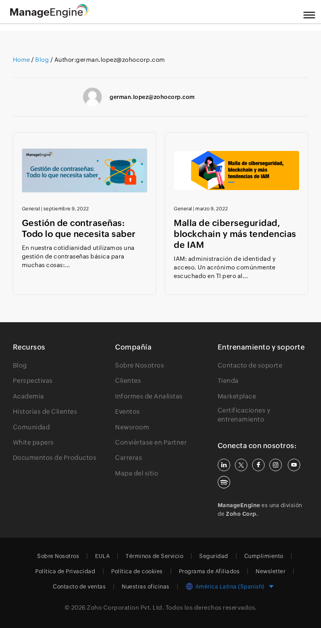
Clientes (128, 380)
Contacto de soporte (250, 365)
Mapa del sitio (136, 473)
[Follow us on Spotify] (224, 482)
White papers (33, 442)
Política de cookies (137, 571)
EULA (102, 556)
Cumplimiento (263, 556)
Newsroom (132, 427)
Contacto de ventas (79, 586)
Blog (42, 59)
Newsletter (270, 571)
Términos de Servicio (154, 556)
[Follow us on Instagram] (275, 465)
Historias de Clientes (45, 411)
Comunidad (31, 427)
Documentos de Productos (55, 457)
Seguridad (213, 556)
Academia (28, 396)
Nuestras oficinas (146, 586)
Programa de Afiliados (209, 571)
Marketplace (237, 396)
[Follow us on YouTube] (294, 465)
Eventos (127, 411)
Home (22, 59)
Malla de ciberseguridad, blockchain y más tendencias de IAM (235, 234)
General (31, 209)
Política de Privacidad (65, 571)
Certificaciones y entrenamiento (244, 415)
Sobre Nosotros (139, 365)
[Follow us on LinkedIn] (224, 465)
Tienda (228, 380)
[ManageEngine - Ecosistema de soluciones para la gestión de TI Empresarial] (49, 15)
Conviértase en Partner (151, 442)
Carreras (128, 457)
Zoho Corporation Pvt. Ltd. (125, 607)
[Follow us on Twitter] (241, 465)
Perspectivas (33, 380)
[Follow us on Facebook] (258, 465)
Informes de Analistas (149, 396)
